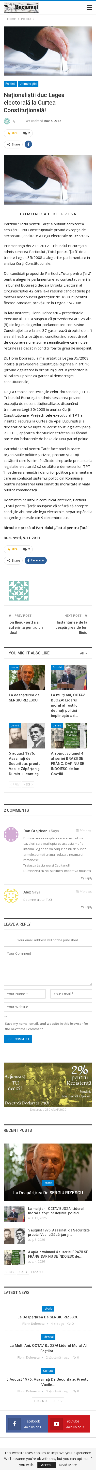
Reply (88, 878)
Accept (46, 1464)
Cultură (15, 725)
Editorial (57, 667)
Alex (27, 892)
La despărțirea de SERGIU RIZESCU (48, 1192)
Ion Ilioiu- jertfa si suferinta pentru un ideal (26, 627)
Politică (10, 83)
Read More (68, 1465)
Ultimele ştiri (28, 83)
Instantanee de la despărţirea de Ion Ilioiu (71, 627)
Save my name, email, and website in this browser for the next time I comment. (46, 1026)
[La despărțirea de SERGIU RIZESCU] (27, 677)
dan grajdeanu (36, 831)
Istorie (14, 667)
